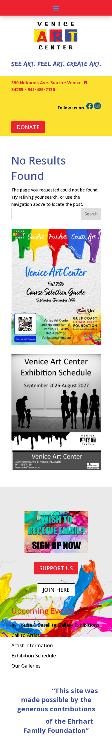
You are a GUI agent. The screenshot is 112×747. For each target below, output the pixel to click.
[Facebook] (89, 108)
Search (91, 214)
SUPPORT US (56, 568)
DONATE (28, 127)
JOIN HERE (56, 589)
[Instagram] (97, 108)
